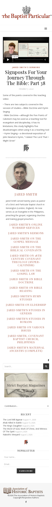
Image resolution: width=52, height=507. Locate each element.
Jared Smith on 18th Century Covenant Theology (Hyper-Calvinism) (26, 260)
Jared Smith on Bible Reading (26, 289)
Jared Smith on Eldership (26, 305)
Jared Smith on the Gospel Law (26, 272)
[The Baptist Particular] (26, 12)
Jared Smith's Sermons (26, 67)
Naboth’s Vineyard (11, 434)
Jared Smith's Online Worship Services (26, 226)
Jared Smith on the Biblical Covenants (26, 248)
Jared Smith (26, 194)
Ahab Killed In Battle (12, 422)
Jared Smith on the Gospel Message (26, 240)
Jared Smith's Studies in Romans (26, 320)
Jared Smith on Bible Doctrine (26, 280)
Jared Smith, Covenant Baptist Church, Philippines (26, 339)
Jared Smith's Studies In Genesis (26, 311)
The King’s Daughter (12, 425)
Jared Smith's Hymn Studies (26, 297)
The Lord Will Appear (12, 419)
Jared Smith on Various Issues (26, 329)
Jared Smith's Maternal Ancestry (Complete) (26, 349)
